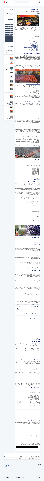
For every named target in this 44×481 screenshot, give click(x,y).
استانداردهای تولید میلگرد (35, 46)
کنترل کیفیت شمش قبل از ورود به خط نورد (33, 48)
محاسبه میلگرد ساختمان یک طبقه (9, 69)
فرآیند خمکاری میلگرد (11, 86)
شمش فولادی (28, 29)
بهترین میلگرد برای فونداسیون (10, 118)
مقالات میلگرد (38, 13)
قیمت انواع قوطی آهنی (10, 47)
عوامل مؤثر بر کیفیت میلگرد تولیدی (34, 45)
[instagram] (11, 477)
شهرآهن (37, 2)
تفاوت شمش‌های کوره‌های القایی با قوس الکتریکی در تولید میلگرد (31, 47)
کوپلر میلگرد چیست (11, 108)
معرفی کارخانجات (23, 465)
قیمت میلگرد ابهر (10, 36)
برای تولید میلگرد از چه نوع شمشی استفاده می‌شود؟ (32, 41)
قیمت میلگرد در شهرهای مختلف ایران (36, 408)
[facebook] (7, 477)
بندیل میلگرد (11, 82)
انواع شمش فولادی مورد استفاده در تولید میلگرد (33, 40)
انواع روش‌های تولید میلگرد (35, 44)
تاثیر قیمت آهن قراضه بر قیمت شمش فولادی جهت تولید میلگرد (31, 49)
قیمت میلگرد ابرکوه (10, 24)
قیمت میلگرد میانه (10, 40)
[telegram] (10, 477)
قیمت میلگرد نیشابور (10, 26)
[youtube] (5, 477)
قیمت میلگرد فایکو (10, 34)
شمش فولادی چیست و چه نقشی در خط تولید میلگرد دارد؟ (32, 38)
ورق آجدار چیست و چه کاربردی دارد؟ (9, 52)
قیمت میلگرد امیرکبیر (10, 30)
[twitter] (8, 477)
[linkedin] (4, 477)
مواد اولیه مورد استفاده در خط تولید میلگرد (33, 39)
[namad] (7, 466)
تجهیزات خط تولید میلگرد (35, 42)
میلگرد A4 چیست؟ (11, 73)
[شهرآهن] (39, 2)
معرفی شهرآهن (39, 465)
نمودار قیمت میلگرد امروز (10, 19)
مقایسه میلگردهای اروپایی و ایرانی (9, 46)
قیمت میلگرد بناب (10, 32)
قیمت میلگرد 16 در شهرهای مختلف (36, 339)
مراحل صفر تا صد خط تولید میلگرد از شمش (33, 43)
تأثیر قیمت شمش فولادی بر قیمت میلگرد (33, 50)
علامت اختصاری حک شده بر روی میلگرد (35, 179)
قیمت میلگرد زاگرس (10, 28)
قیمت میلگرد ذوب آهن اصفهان (9, 38)
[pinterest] (6, 477)
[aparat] (9, 477)
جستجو (28, 2)
